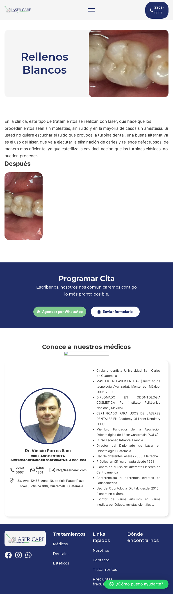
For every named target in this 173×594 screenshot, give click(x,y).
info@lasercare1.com (71, 470)
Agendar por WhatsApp (62, 312)
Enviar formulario (118, 312)
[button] (136, 584)
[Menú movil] (91, 10)
